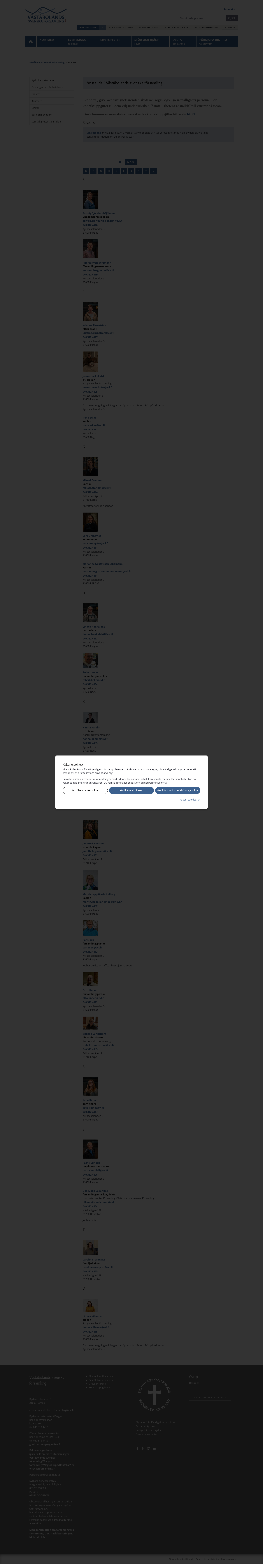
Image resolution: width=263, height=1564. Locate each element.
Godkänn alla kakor (131, 790)
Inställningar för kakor (85, 790)
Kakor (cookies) (190, 799)
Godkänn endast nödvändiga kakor (177, 790)
